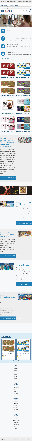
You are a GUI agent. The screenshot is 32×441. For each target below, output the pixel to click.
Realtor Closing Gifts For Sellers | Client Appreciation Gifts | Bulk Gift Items (8, 131)
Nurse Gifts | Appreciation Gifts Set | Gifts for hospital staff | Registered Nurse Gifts (23, 95)
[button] (3, 358)
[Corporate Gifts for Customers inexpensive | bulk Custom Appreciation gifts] (23, 105)
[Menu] (20, 11)
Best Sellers (5, 59)
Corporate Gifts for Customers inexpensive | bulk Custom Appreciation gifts (23, 113)
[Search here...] (26, 11)
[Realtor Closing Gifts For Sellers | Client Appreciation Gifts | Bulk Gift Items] (8, 123)
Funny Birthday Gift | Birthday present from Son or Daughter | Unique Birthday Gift (8, 113)
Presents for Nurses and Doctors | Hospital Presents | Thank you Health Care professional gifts (23, 131)
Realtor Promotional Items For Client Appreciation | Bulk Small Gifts (23, 77)
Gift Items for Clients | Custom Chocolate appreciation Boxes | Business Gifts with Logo (8, 77)
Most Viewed (6, 336)
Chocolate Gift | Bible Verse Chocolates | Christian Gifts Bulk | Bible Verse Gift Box (8, 95)
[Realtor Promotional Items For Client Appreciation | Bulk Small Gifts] (23, 69)
